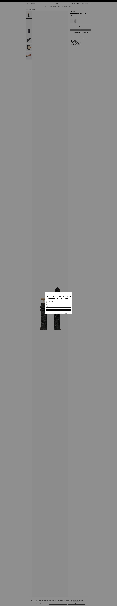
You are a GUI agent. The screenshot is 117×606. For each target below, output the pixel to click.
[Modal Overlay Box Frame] (58, 303)
